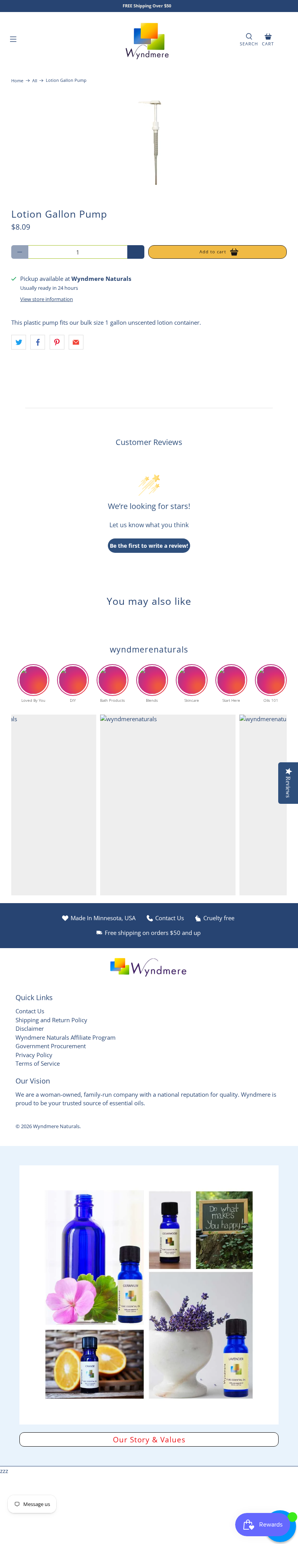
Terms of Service (38, 1063)
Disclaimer (30, 1028)
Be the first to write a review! (149, 545)
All (34, 80)
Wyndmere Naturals (56, 1126)
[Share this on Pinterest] (57, 342)
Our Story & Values (149, 1439)
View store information (46, 299)
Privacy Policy (34, 1055)
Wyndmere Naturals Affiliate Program (66, 1037)
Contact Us (30, 1011)
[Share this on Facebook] (37, 342)
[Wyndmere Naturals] (149, 40)
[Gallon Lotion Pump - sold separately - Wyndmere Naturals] (149, 142)
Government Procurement (51, 1046)
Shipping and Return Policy (51, 1020)
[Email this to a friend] (76, 342)
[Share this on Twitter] (18, 342)
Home (17, 80)
